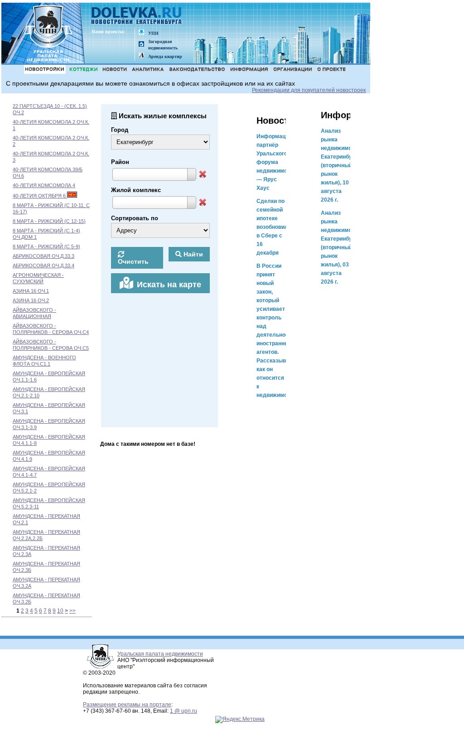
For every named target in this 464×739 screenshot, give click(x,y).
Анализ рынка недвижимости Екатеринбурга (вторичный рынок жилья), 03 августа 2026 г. (341, 247)
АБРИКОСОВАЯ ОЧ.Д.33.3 (43, 256)
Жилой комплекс (136, 190)
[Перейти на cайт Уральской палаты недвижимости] (141, 32)
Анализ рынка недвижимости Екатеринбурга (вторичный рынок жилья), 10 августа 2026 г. (341, 165)
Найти (192, 254)
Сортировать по (134, 218)
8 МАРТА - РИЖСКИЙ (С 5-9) (46, 246)
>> (72, 611)
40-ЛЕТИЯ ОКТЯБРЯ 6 (40, 195)
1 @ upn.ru (183, 711)
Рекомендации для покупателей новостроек (309, 90)
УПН (153, 33)
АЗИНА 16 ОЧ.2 (31, 300)
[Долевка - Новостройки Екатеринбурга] (137, 16)
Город (119, 129)
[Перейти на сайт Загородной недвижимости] (141, 44)
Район (120, 162)
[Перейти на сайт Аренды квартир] (141, 56)
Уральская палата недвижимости (160, 654)
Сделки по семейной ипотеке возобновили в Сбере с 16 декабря (273, 227)
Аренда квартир (165, 56)
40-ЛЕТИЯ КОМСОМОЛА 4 (44, 185)
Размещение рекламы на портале (127, 704)
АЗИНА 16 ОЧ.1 (31, 291)
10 (60, 611)
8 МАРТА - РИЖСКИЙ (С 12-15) (49, 221)
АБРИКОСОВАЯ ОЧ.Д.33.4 (43, 265)
